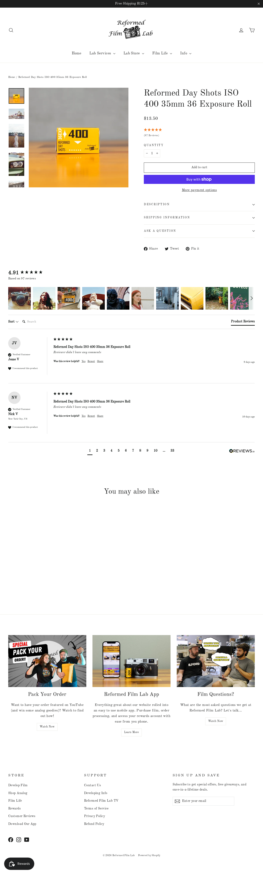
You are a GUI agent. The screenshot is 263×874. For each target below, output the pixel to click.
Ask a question (160, 231)
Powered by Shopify (149, 855)
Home (76, 53)
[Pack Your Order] (47, 661)
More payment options (199, 190)
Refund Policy (94, 824)
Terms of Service (96, 808)
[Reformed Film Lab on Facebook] (10, 839)
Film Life (160, 53)
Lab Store (132, 53)
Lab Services (100, 53)
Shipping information (167, 217)
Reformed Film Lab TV (101, 801)
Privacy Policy (94, 816)
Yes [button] (83, 361)
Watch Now (47, 726)
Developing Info (95, 793)
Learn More (131, 732)
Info (184, 53)
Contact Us (92, 785)
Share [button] (100, 361)
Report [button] (91, 361)
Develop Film (18, 785)
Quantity (154, 145)
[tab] (243, 322)
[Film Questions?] (216, 661)
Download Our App (22, 824)
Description (157, 204)
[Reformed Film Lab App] (131, 661)
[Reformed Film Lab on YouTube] (26, 839)
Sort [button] (11, 321)
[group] (29, 273)
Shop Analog (18, 793)
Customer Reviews (22, 816)
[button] (19, 298)
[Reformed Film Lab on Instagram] (18, 839)
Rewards (14, 808)
